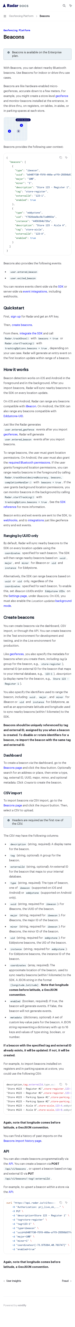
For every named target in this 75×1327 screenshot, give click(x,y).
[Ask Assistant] (66, 157)
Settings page (18, 596)
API (11, 1163)
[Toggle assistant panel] (70, 5)
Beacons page (12, 767)
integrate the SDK (31, 333)
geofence (61, 96)
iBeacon (31, 406)
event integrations (35, 291)
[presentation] (37, 204)
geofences (10, 434)
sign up (16, 316)
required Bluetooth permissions (29, 462)
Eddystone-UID (13, 416)
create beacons (22, 325)
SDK (60, 286)
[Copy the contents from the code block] (60, 157)
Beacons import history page (22, 1141)
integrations (36, 520)
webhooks (10, 520)
